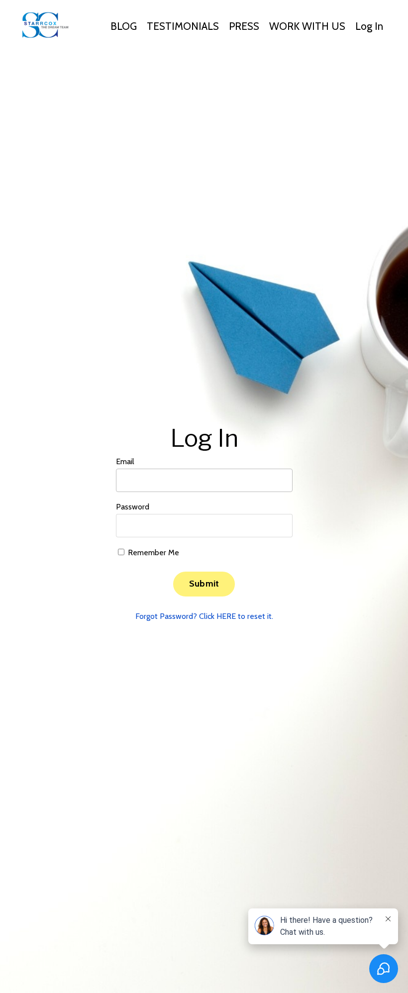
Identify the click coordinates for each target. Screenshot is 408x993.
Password (132, 506)
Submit (204, 583)
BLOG (123, 26)
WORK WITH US (307, 26)
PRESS (244, 26)
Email (125, 461)
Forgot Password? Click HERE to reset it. (204, 616)
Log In (369, 26)
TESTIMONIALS (183, 26)
